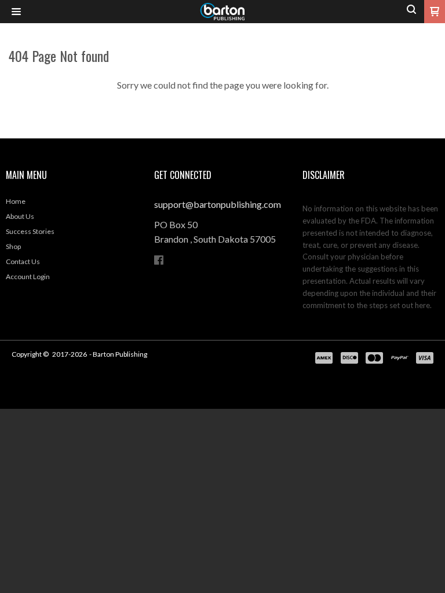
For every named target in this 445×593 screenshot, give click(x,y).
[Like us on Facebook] (158, 260)
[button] (16, 12)
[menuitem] (74, 204)
